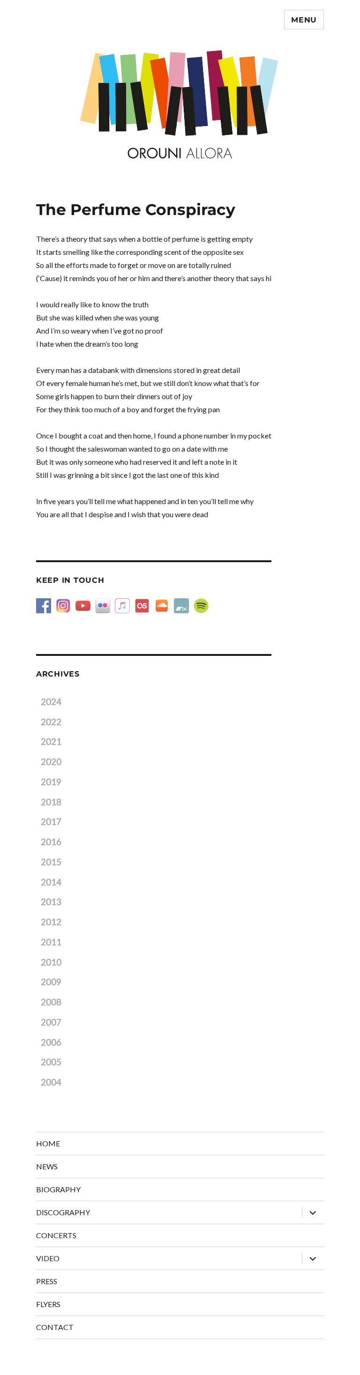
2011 (51, 942)
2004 (51, 1082)
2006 (51, 1042)
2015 (51, 862)
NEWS (47, 1166)
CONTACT (55, 1327)
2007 (51, 1022)
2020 (51, 762)
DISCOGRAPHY (63, 1212)
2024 (51, 702)
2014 (51, 882)
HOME (48, 1143)
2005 (51, 1062)
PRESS (46, 1281)
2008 (51, 1002)
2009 (51, 982)
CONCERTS (56, 1235)
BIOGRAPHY (58, 1189)
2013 (51, 902)
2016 (51, 842)
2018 (51, 802)
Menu (304, 19)
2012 (51, 922)
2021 (51, 741)
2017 (51, 822)
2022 (51, 722)
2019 (51, 782)
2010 (51, 962)
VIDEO (48, 1258)
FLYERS (48, 1304)
